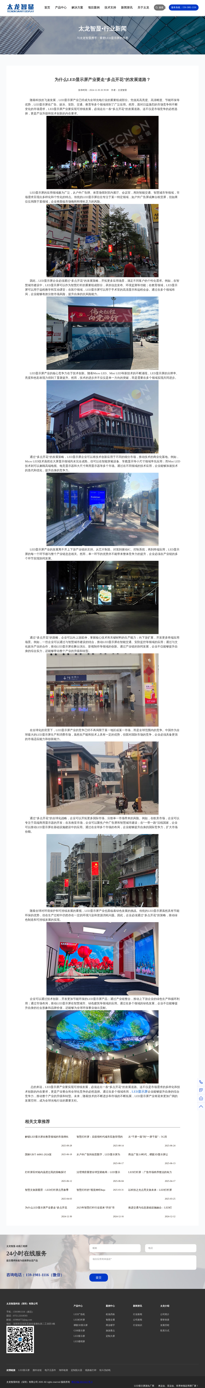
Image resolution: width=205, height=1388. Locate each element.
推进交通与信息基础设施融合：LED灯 (150, 1207)
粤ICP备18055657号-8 (81, 1382)
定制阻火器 (76, 1370)
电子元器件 (50, 1370)
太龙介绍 (164, 1306)
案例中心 (110, 1306)
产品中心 (61, 7)
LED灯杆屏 (79, 1320)
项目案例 (94, 7)
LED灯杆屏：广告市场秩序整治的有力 (150, 1172)
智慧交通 (110, 1320)
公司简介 (164, 1314)
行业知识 (137, 1325)
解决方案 (77, 7)
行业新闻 (137, 1314)
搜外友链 (37, 1370)
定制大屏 (110, 1336)
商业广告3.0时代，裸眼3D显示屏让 (148, 1154)
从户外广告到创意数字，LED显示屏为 (98, 1154)
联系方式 (164, 1330)
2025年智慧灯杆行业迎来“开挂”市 (96, 1207)
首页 (47, 7)
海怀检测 (63, 1370)
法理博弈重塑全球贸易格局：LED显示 (98, 1172)
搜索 (161, 7)
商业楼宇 (110, 1325)
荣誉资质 (164, 1320)
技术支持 (110, 7)
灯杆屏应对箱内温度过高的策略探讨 (45, 1172)
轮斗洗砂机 (105, 1370)
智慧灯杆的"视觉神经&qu (91, 1190)
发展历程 (164, 1325)
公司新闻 (137, 1320)
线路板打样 (90, 1370)
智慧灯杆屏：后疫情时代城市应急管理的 (100, 1136)
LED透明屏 (79, 1341)
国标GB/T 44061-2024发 (38, 1154)
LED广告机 (79, 1314)
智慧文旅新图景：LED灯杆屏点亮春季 (47, 1190)
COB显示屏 (79, 1330)
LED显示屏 (79, 1336)
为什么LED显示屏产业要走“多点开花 (46, 1207)
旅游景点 (110, 1330)
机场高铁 (110, 1314)
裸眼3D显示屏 (81, 1325)
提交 (99, 1277)
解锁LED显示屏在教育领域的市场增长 (47, 1136)
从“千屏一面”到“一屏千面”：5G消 (147, 1136)
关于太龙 (143, 7)
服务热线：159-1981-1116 (183, 7)
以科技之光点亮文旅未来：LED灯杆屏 (150, 1190)
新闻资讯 (127, 7)
